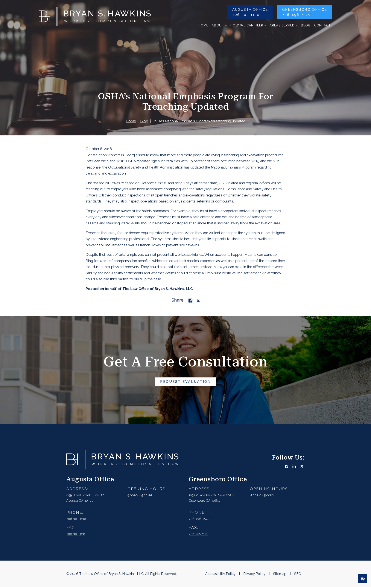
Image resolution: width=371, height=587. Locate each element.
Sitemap (279, 574)
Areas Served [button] (282, 25)
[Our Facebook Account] (286, 467)
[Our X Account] (302, 467)
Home (203, 25)
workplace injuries (189, 254)
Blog (306, 25)
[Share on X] (198, 300)
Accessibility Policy (220, 574)
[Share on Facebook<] (190, 300)
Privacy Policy (254, 574)
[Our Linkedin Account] (294, 467)
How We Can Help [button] (246, 25)
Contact (322, 25)
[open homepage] (95, 17)
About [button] (218, 25)
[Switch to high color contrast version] (363, 579)
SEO (297, 574)
